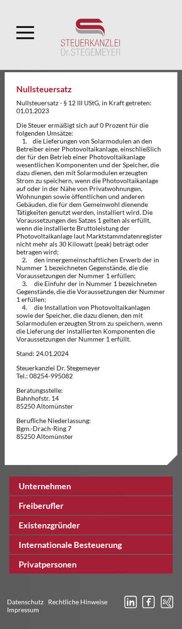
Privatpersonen (48, 564)
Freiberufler (41, 505)
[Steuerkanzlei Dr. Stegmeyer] (91, 37)
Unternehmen (45, 486)
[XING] (166, 607)
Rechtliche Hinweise (77, 602)
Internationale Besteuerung (70, 545)
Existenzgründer (49, 525)
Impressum (23, 610)
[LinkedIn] (130, 607)
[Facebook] (148, 607)
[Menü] (25, 29)
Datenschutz (25, 602)
